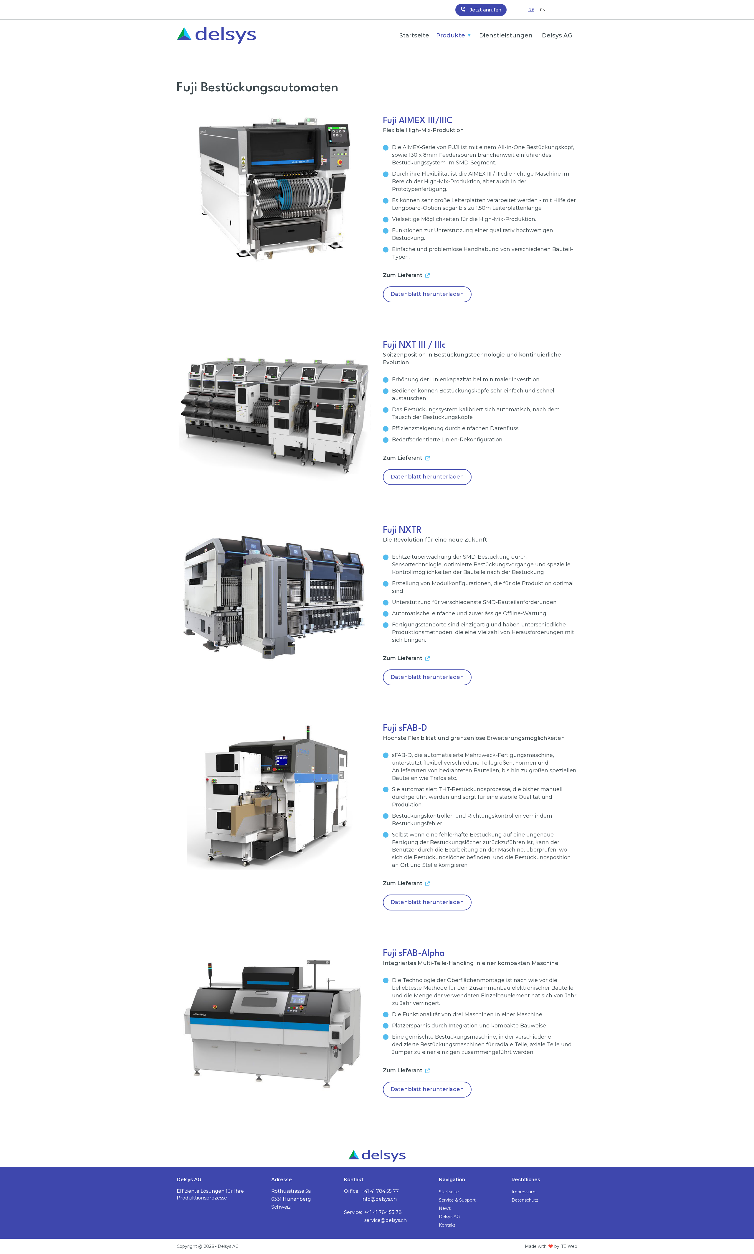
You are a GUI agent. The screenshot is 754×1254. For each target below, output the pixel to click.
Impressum (523, 1191)
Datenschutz (525, 1200)
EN (542, 9)
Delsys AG (557, 35)
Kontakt (447, 1225)
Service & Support (457, 1200)
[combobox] (531, 9)
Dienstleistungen (506, 35)
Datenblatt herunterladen (427, 294)
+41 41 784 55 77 (380, 1191)
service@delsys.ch (385, 1220)
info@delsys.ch (379, 1199)
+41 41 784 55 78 (383, 1212)
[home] (216, 35)
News (445, 1208)
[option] (542, 9)
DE (531, 9)
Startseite (414, 35)
